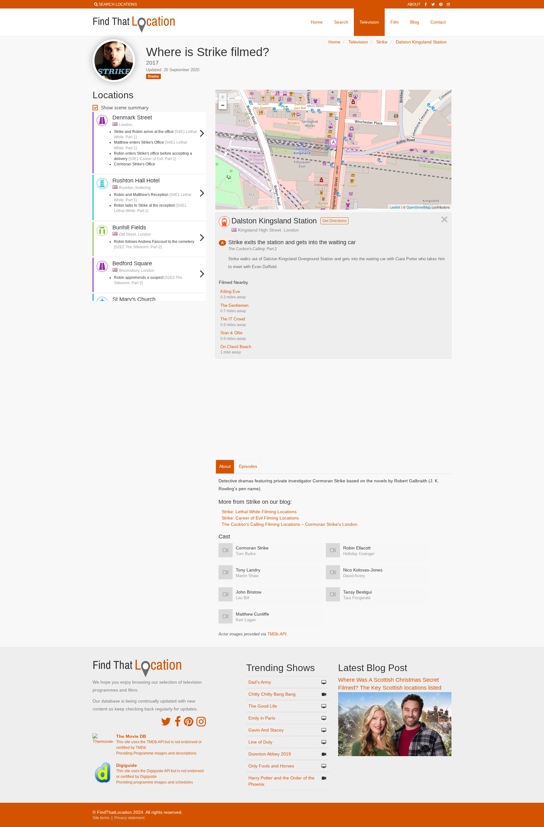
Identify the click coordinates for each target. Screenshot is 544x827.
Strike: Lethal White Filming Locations (259, 511)
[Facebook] (426, 4)
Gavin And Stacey (266, 729)
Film (394, 22)
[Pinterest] (440, 4)
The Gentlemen (234, 305)
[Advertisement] (149, 321)
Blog (414, 22)
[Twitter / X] (433, 4)
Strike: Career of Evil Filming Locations (260, 517)
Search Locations (118, 4)
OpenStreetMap (418, 207)
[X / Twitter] (166, 721)
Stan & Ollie (231, 332)
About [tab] (225, 466)
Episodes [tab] (248, 466)
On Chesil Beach (235, 346)
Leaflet (395, 207)
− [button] (222, 105)
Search (341, 22)
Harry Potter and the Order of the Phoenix (281, 781)
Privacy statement (129, 818)
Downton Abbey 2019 (269, 753)
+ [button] (222, 97)
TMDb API (276, 634)
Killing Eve (230, 291)
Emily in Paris (261, 718)
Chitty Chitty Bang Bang (272, 694)
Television (369, 22)
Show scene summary (125, 107)
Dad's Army (259, 682)
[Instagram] (448, 4)
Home (317, 22)
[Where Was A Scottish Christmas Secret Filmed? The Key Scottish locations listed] (394, 723)
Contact (438, 22)
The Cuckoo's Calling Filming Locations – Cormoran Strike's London (289, 524)
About (413, 4)
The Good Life (262, 706)
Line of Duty (260, 741)
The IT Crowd (232, 319)
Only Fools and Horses (271, 765)
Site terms (101, 818)
